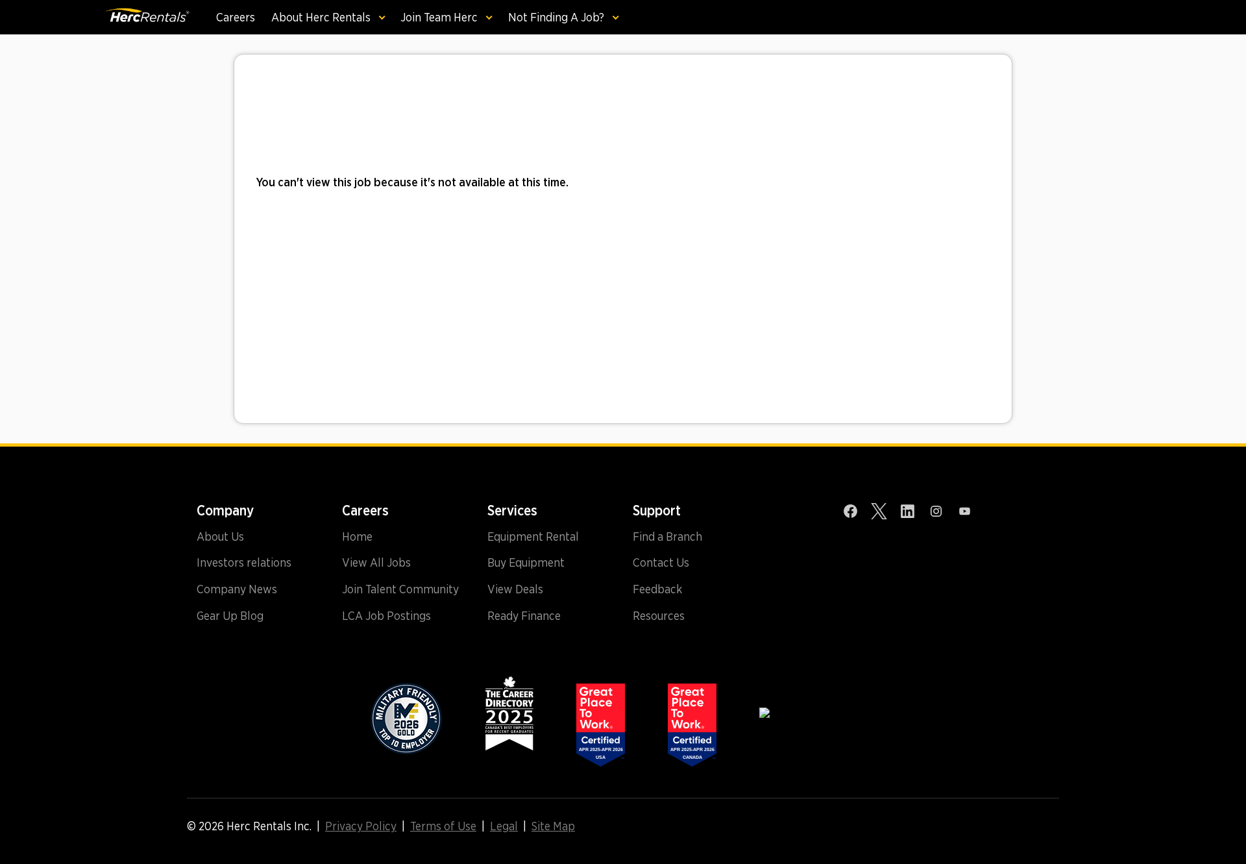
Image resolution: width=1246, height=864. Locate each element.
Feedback (657, 589)
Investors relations (244, 563)
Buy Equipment (526, 563)
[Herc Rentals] (147, 17)
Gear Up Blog (230, 616)
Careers (235, 17)
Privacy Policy (361, 826)
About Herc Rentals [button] (322, 17)
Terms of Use (443, 826)
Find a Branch (667, 537)
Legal (504, 826)
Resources (659, 616)
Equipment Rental (533, 537)
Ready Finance (524, 616)
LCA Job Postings (386, 616)
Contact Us (661, 563)
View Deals (515, 589)
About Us (220, 537)
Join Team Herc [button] (440, 17)
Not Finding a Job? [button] (557, 17)
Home (357, 537)
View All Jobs (376, 563)
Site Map (553, 826)
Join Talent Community (400, 589)
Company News (237, 589)
